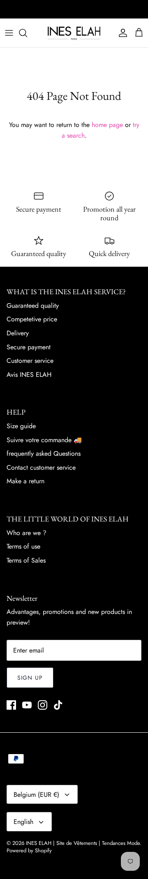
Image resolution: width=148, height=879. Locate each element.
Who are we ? (26, 533)
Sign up (30, 678)
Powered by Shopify (29, 850)
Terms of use (23, 546)
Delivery (18, 333)
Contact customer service (41, 467)
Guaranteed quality (33, 305)
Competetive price (32, 319)
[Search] (27, 33)
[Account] (121, 33)
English (23, 821)
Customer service (30, 360)
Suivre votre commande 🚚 (44, 440)
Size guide (21, 426)
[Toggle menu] (9, 33)
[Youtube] (27, 705)
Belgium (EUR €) (36, 794)
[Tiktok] (58, 705)
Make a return (25, 481)
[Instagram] (42, 705)
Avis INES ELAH (29, 374)
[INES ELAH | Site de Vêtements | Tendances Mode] (74, 33)
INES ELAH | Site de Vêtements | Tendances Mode (83, 843)
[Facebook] (11, 705)
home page (107, 124)
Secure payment (29, 347)
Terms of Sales (26, 560)
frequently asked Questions (44, 453)
